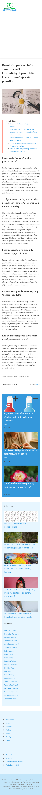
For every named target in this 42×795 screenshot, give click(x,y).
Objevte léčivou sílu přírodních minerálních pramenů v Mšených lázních (18, 568)
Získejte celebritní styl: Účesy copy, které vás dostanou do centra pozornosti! (19, 592)
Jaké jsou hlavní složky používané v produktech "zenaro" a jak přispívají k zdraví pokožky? (23, 132)
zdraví (38, 384)
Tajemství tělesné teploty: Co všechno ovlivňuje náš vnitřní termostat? (18, 417)
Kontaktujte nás (24, 376)
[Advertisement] (21, 33)
